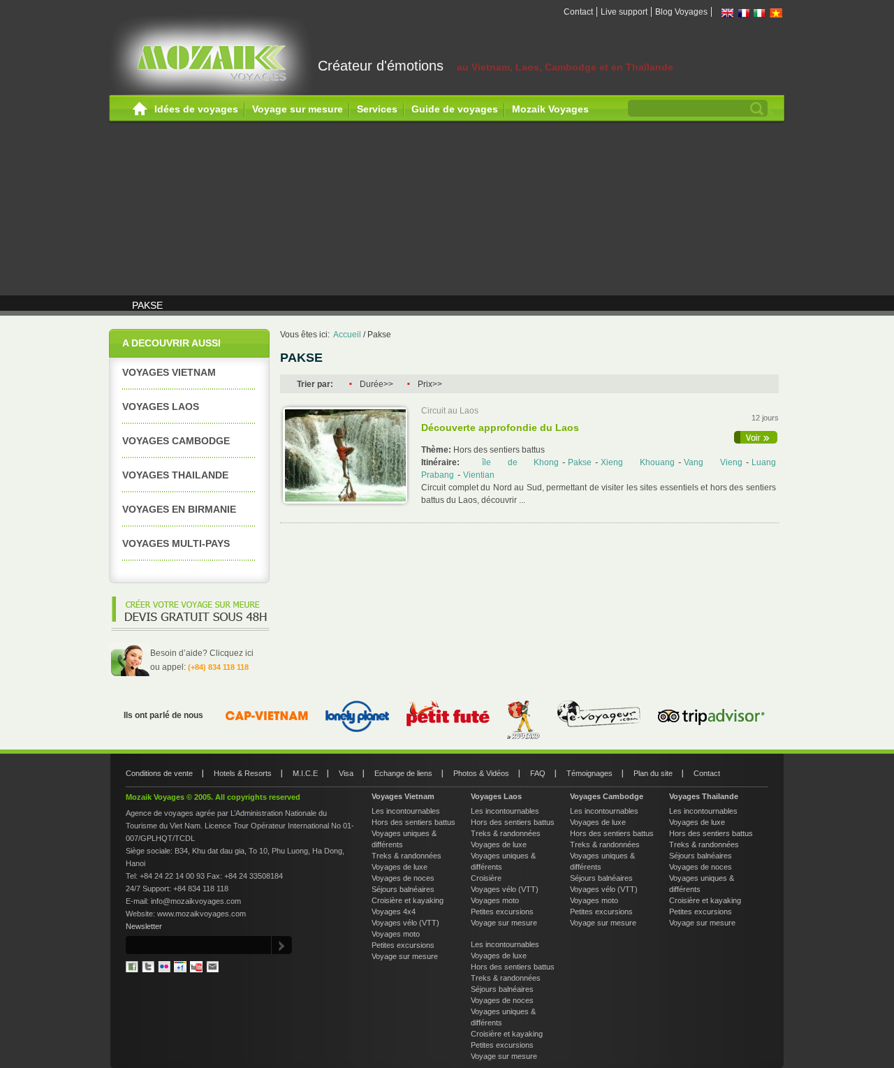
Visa (346, 773)
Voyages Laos (160, 406)
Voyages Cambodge (176, 440)
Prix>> (430, 384)
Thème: (437, 450)
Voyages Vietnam (169, 372)
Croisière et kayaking (408, 900)
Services (377, 109)
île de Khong (520, 462)
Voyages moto (396, 934)
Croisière (486, 878)
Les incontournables (406, 811)
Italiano (760, 12)
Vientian (478, 475)
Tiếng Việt (776, 12)
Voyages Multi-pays (176, 543)
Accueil (140, 109)
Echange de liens (403, 773)
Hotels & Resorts (243, 773)
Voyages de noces (403, 878)
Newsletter (144, 926)
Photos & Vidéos (481, 773)
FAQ (537, 773)
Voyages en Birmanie (179, 509)
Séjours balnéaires (403, 889)
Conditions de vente (159, 773)
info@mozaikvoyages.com (196, 901)
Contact (578, 12)
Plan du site (653, 773)
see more (756, 437)
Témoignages (589, 773)
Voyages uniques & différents (404, 839)
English (727, 12)
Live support (624, 12)
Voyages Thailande (175, 475)
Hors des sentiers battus (413, 822)
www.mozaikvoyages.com (201, 913)
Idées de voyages (196, 109)
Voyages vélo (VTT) (405, 923)
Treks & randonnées (406, 855)
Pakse (379, 334)
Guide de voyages (454, 109)
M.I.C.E (305, 773)
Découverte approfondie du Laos (500, 427)
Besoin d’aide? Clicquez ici (202, 653)
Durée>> (376, 384)
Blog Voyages (681, 12)
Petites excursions (403, 945)
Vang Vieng (713, 462)
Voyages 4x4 (394, 911)
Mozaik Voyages (550, 109)
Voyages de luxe (399, 867)
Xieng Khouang (638, 462)
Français (744, 12)
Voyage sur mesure (297, 109)
